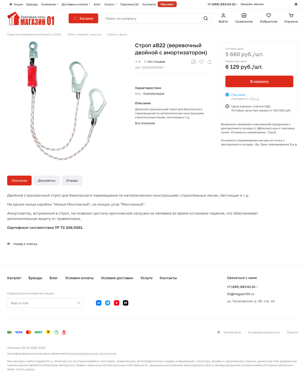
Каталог (14, 278)
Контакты (168, 278)
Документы (46, 180)
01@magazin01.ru (240, 294)
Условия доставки (117, 278)
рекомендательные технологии (93, 353)
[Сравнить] (193, 62)
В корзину (259, 81)
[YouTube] (116, 303)
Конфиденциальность (264, 332)
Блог (54, 278)
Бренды (35, 278)
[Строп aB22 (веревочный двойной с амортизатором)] (66, 101)
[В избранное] (201, 62)
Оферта (292, 332)
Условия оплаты (79, 278)
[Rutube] (125, 303)
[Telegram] (107, 303)
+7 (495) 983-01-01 (221, 4)
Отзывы (72, 180)
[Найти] (205, 18)
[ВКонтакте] (98, 303)
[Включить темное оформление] (296, 4)
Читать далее (25, 369)
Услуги (146, 278)
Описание (19, 180)
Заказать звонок (252, 4)
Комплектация (153, 93)
